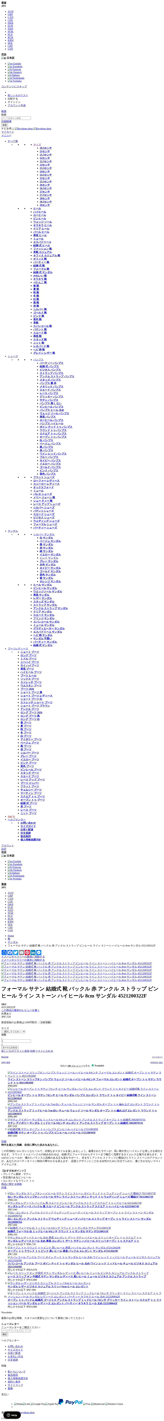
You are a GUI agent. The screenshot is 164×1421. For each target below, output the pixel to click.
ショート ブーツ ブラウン (35, 705)
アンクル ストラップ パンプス (57, 376)
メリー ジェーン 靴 (44, 497)
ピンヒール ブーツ (31, 769)
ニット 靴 (38, 342)
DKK (10, 23)
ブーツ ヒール (28, 675)
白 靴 (36, 299)
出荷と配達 (26, 829)
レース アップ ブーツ (32, 779)
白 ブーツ (25, 736)
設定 (3, 849)
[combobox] (16, 118)
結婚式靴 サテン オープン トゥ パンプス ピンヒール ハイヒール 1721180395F (52, 1132)
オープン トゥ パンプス (53, 437)
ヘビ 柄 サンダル (43, 635)
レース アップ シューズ (46, 504)
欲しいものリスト (18, 95)
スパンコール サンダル (46, 621)
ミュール (38, 238)
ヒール (37, 208)
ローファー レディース (46, 480)
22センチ (45, 158)
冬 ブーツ (25, 732)
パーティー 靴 (41, 262)
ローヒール (39, 215)
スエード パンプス (50, 389)
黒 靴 (36, 302)
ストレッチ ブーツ (31, 682)
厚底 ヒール (40, 235)
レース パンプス (49, 393)
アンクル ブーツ (29, 709)
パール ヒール (41, 232)
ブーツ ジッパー (29, 783)
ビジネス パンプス (50, 369)
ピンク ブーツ (28, 762)
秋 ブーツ (25, 729)
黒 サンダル (46, 544)
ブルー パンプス (49, 457)
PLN (10, 34)
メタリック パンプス (51, 386)
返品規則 (25, 836)
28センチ (45, 198)
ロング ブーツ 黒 (30, 715)
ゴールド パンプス (50, 467)
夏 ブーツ (25, 726)
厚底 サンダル (41, 594)
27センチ (45, 191)
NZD (10, 28)
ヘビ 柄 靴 (39, 349)
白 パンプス (46, 440)
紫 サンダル (46, 578)
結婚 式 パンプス (49, 366)
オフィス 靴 (40, 258)
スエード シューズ (43, 514)
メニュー (6, 135)
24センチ (45, 171)
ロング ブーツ (28, 655)
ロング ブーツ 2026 (31, 712)
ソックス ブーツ (29, 678)
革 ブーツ (25, 806)
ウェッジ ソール (42, 221)
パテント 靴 (40, 329)
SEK (10, 43)
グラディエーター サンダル (49, 628)
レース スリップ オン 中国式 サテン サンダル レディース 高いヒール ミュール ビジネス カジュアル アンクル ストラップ (77, 1276)
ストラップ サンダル (45, 605)
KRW (11, 40)
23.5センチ (46, 168)
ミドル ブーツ (28, 658)
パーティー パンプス (51, 363)
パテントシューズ (43, 510)
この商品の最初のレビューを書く (20, 1010)
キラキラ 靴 (40, 279)
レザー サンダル (42, 598)
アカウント (7, 845)
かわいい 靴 (40, 275)
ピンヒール (39, 218)
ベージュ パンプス (50, 443)
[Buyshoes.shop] (33, 128)
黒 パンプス (46, 447)
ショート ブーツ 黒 (31, 692)
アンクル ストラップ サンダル (50, 608)
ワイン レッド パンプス (53, 453)
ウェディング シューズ (46, 521)
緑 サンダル (46, 551)
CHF (10, 46)
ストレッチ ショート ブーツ (36, 702)
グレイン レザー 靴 (44, 353)
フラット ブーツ (29, 786)
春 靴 (36, 285)
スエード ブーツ (29, 776)
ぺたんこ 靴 (40, 282)
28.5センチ (46, 201)
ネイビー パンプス (50, 460)
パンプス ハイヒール (51, 423)
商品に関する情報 (11, 1184)
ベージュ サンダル (50, 541)
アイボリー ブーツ (31, 739)
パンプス (38, 359)
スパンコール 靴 (42, 326)
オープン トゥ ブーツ (32, 799)
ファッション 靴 (42, 248)
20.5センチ (46, 148)
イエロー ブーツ (29, 759)
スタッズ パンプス (50, 379)
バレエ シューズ (42, 494)
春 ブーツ (25, 722)
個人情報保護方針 (30, 839)
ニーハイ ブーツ (29, 662)
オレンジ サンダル (50, 581)
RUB (10, 37)
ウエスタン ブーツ (31, 685)
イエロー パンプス (50, 463)
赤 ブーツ (25, 749)
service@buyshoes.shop (22, 1412)
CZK (10, 20)
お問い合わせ (28, 822)
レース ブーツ (28, 810)
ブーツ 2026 (27, 689)
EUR (10, 25)
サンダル (13, 942)
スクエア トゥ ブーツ (32, 796)
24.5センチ (46, 174)
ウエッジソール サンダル (47, 591)
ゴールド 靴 (40, 312)
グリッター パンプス (51, 396)
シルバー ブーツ (29, 752)
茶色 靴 (37, 319)
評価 (3, 1187)
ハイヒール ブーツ (31, 672)
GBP (10, 14)
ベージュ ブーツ (29, 742)
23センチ (45, 164)
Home (11, 935)
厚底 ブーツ (27, 668)
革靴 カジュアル (42, 252)
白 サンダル (46, 537)
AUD (10, 11)
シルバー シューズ (43, 507)
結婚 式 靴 (39, 265)
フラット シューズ (43, 477)
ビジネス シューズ (43, 517)
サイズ (37, 144)
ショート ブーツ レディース (36, 695)
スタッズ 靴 (40, 339)
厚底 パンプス (48, 416)
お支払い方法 (15, 1356)
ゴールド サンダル (50, 571)
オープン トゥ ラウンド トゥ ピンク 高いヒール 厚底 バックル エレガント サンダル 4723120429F (63, 1251)
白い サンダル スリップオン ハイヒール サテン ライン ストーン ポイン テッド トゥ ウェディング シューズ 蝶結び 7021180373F (80, 1196)
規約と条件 (14, 1381)
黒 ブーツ (25, 746)
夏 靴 (36, 289)
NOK (10, 31)
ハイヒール (39, 211)
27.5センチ (46, 195)
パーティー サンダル (45, 641)
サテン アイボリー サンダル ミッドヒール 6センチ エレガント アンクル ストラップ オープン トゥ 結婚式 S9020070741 (75, 1123)
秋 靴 (36, 292)
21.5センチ (46, 154)
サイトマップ (15, 1385)
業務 (10, 1388)
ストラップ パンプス (51, 373)
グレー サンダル (49, 561)
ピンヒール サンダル (45, 588)
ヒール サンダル (42, 584)
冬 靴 (36, 295)
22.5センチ (46, 161)
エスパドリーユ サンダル (47, 631)
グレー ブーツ (28, 756)
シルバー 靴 (40, 309)
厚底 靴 (37, 336)
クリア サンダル (42, 611)
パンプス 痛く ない (51, 403)
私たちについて (17, 1371)
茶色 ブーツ (27, 766)
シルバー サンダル (43, 534)
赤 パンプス (46, 450)
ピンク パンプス (49, 470)
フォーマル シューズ (45, 524)
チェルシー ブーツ (31, 789)
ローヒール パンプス (51, 420)
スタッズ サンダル (43, 601)
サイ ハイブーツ (29, 665)
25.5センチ (46, 181)
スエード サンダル (43, 615)
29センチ (45, 205)
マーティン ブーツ (31, 793)
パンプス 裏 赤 (48, 383)
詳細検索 (6, 121)
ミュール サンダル (43, 625)
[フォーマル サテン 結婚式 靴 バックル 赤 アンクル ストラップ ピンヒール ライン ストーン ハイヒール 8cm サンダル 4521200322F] (76, 963)
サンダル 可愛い (42, 638)
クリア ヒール (41, 228)
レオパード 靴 (41, 346)
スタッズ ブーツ (29, 773)
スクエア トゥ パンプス (53, 433)
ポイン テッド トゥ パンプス (56, 426)
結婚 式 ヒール (41, 245)
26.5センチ (46, 188)
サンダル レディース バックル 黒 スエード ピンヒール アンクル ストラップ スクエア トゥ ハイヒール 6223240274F (73, 1206)
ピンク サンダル (49, 557)
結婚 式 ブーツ (28, 803)
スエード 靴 (40, 332)
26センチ (45, 185)
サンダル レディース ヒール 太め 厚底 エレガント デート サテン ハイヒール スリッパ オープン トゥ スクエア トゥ (73, 1241)
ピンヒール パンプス (51, 406)
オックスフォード (43, 487)
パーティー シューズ (45, 527)
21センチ (45, 151)
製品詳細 (4, 1057)
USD (10, 49)
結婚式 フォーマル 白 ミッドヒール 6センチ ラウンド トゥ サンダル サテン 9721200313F (58, 1231)
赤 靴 (36, 305)
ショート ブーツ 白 (31, 699)
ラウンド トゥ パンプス (53, 430)
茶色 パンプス (48, 473)
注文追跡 (25, 833)
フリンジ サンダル (43, 618)
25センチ (45, 178)
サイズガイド (28, 826)
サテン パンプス (49, 400)
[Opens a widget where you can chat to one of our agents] (12, 1415)
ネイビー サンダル (50, 568)
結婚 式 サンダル (43, 272)
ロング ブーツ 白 (30, 719)
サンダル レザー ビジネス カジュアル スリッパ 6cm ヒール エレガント (48, 1286)
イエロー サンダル (50, 554)
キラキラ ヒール (42, 225)
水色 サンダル (48, 564)
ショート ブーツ (29, 652)
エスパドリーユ (42, 242)
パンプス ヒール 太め (52, 410)
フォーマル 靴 (41, 269)
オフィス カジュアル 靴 (46, 255)
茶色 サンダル (48, 574)
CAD (10, 17)
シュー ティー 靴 (43, 500)
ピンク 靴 (38, 316)
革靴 (35, 322)
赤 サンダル (46, 547)
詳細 (3, 1141)
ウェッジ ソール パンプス (54, 413)
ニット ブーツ (28, 813)
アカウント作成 (17, 105)
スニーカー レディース (46, 484)
